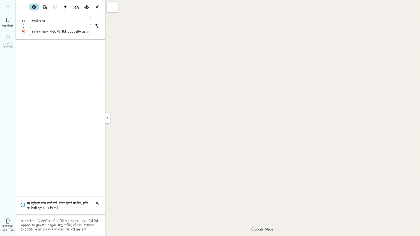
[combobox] (60, 21)
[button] (110, 7)
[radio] (34, 7)
